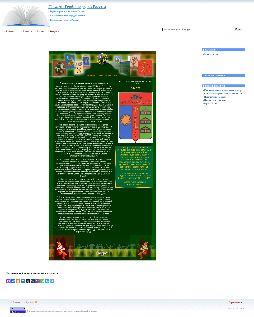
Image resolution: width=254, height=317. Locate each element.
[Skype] (47, 281)
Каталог (41, 31)
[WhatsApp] (42, 281)
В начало (27, 31)
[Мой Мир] (23, 281)
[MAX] (8, 281)
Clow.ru (241, 308)
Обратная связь (235, 302)
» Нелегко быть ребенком (214, 96)
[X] (28, 281)
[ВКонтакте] (13, 281)
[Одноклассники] (18, 281)
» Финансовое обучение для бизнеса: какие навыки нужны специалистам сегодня (223, 93)
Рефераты (54, 31)
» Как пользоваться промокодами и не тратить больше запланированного (223, 90)
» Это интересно (210, 54)
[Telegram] (52, 281)
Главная (10, 31)
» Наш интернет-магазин (214, 100)
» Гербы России (210, 103)
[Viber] (37, 281)
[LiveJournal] (33, 281)
